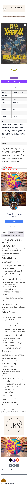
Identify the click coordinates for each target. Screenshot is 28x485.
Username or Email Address (7, 469)
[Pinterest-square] (14, 465)
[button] (25, 25)
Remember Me (4, 478)
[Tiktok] (17, 465)
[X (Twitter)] (10, 226)
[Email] (14, 226)
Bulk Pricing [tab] (12, 232)
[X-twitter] (10, 460)
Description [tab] (20, 232)
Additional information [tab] (8, 235)
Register (12, 483)
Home (2, 409)
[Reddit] (17, 460)
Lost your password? (5, 483)
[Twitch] (14, 460)
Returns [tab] (5, 232)
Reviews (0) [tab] (19, 235)
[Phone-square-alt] (10, 465)
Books (5, 409)
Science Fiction (11, 409)
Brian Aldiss (6, 169)
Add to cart (14, 78)
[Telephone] (17, 226)
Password (3, 473)
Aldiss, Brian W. (9, 167)
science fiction (13, 169)
